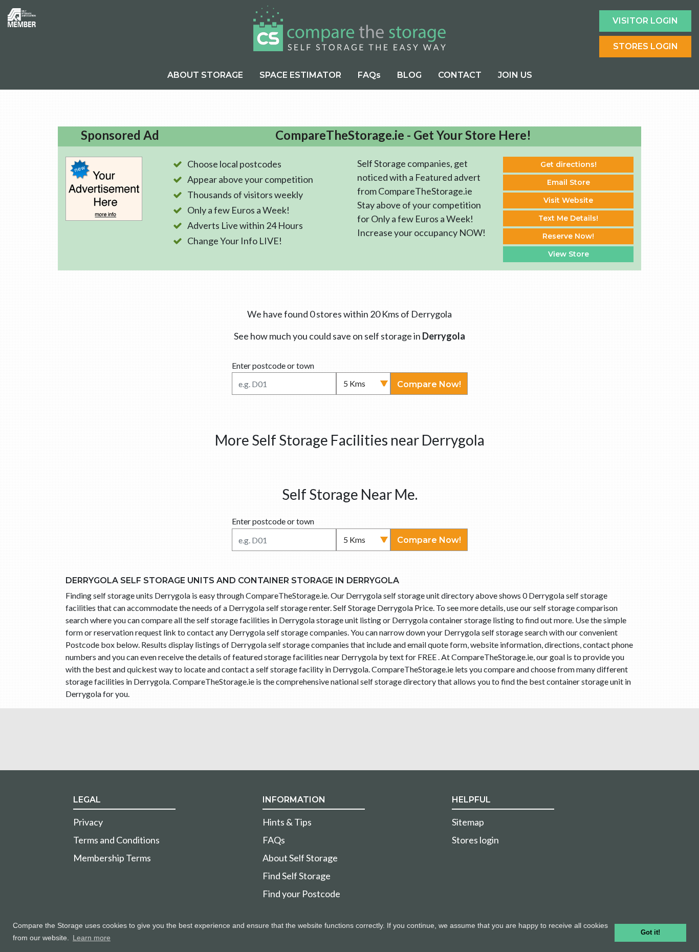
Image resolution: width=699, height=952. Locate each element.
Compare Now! (429, 384)
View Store (568, 254)
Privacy (88, 822)
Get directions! (568, 164)
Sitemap (468, 822)
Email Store (568, 182)
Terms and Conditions (116, 839)
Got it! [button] (650, 932)
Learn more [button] (92, 938)
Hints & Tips (287, 822)
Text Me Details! (568, 218)
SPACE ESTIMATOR (300, 75)
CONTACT (460, 75)
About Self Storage (300, 857)
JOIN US (515, 75)
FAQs (369, 75)
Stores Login (645, 46)
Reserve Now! (568, 236)
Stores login (475, 839)
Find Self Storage (297, 875)
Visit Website (568, 200)
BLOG (409, 75)
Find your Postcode (301, 893)
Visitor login (645, 21)
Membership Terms (112, 857)
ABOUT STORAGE (205, 75)
